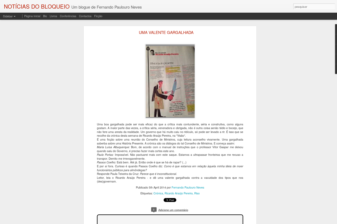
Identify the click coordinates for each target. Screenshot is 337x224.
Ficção (98, 16)
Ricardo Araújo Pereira (179, 193)
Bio (45, 16)
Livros (53, 16)
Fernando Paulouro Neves (188, 187)
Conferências (68, 16)
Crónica (158, 193)
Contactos (85, 16)
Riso (197, 193)
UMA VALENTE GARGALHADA (166, 32)
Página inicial (32, 16)
